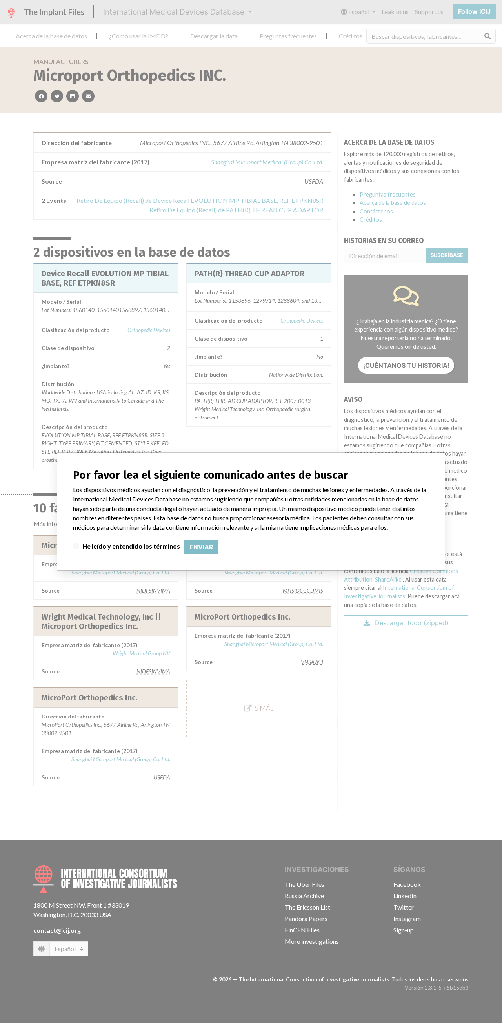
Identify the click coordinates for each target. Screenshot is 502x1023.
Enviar (201, 547)
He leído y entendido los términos (131, 546)
